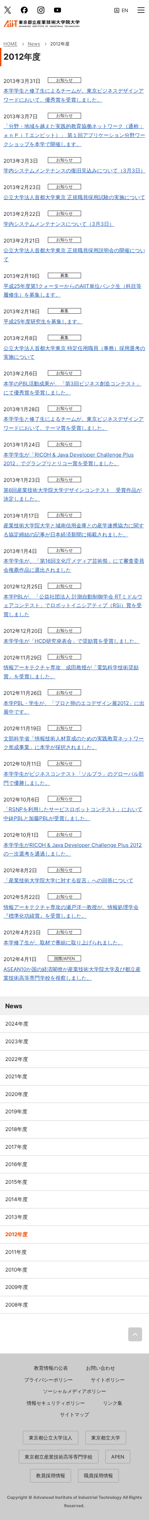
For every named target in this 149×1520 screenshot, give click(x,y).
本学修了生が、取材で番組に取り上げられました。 (63, 942)
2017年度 (16, 1147)
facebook (24, 10)
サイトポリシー (108, 1380)
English (121, 10)
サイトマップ (74, 1414)
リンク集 (112, 1403)
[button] (141, 10)
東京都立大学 (105, 1438)
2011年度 (16, 1252)
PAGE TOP (135, 1334)
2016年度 (16, 1164)
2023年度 (16, 1041)
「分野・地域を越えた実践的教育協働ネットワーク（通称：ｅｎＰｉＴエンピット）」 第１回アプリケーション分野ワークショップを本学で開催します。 (74, 135)
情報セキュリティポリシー (56, 1403)
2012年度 (16, 1234)
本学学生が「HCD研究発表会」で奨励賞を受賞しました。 (71, 641)
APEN (117, 1457)
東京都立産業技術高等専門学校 (59, 1457)
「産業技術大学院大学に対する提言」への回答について (68, 880)
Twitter (7, 10)
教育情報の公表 (51, 1368)
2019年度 (16, 1111)
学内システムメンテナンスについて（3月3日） (58, 224)
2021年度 (16, 1076)
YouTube (57, 10)
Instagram (41, 10)
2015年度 (16, 1182)
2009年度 (16, 1287)
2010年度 (16, 1269)
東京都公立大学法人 (50, 1438)
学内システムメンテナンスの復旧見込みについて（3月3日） (74, 170)
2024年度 (16, 1023)
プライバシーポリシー (48, 1380)
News (13, 1006)
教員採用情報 (50, 1475)
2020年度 (16, 1094)
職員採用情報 (98, 1475)
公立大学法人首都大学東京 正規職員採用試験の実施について (74, 197)
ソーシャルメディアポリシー (74, 1391)
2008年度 (16, 1304)
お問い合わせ (100, 1368)
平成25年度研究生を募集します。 (42, 321)
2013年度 (16, 1217)
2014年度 (16, 1199)
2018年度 (16, 1129)
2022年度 (16, 1059)
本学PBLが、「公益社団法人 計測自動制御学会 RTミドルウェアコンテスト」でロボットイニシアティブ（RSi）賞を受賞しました (72, 605)
